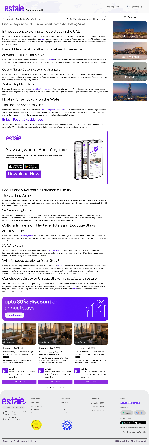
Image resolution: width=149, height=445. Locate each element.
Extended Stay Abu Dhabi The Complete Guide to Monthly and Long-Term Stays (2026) (19, 354)
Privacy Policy (8, 441)
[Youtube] (135, 403)
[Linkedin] (130, 403)
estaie (59, 265)
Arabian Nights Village (42, 89)
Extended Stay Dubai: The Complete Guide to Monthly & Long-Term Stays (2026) (90, 354)
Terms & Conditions (20, 441)
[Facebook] (124, 403)
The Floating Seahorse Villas (52, 109)
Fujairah (130, 77)
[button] (47, 387)
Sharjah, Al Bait (27, 235)
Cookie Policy (32, 441)
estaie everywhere (97, 411)
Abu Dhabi (130, 36)
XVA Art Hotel (53, 250)
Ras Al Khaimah (130, 56)
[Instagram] (121, 403)
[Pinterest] (138, 403)
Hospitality (7, 348)
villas (42, 39)
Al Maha (50, 59)
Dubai (130, 98)
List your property (113, 6)
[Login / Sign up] (127, 6)
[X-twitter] (132, 403)
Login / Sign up (136, 6)
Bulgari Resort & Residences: (23, 119)
